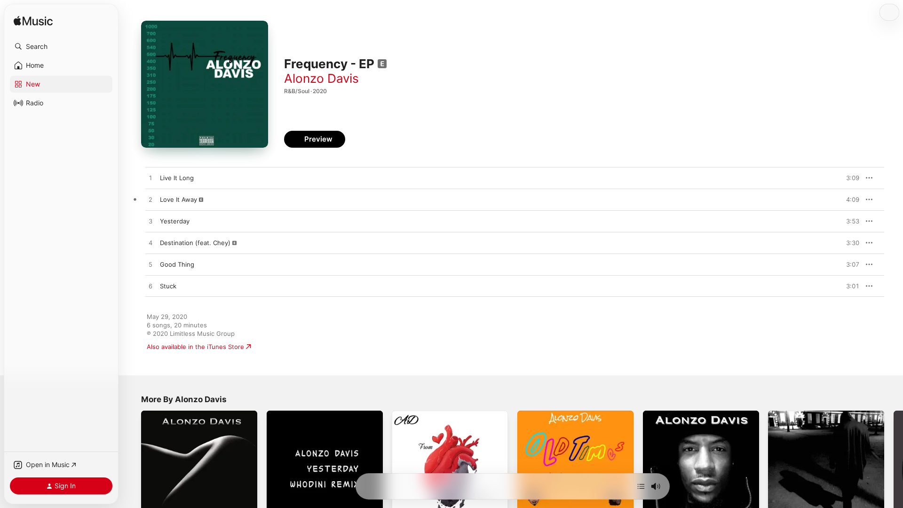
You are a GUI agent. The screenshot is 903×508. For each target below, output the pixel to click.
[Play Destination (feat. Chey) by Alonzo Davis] (150, 243)
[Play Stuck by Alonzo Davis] (150, 286)
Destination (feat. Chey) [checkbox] (195, 242)
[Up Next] (641, 486)
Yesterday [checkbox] (175, 221)
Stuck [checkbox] (168, 286)
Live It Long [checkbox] (177, 178)
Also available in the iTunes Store (195, 346)
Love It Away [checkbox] (178, 199)
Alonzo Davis (321, 78)
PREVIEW (849, 178)
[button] (61, 47)
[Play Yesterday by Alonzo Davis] (150, 221)
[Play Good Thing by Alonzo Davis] (150, 265)
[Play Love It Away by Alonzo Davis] (150, 200)
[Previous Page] (131, 468)
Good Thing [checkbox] (177, 264)
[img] (33, 21)
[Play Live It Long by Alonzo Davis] (150, 178)
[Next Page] (893, 468)
